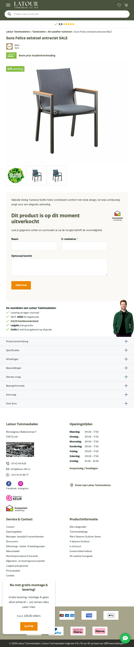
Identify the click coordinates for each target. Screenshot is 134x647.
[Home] (26, 5)
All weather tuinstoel (60, 31)
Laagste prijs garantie (17, 565)
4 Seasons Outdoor (80, 541)
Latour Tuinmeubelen (18, 31)
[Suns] (9, 46)
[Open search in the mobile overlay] (67, 14)
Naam (14, 239)
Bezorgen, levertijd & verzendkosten (25, 536)
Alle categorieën (78, 526)
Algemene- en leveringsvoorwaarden (25, 560)
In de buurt (75, 546)
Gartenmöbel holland (81, 551)
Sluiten (28, 626)
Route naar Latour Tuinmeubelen (93, 485)
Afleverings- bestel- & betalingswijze (25, 546)
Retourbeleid (13, 551)
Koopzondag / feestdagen (84, 468)
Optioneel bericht (21, 255)
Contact (10, 526)
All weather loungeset (81, 556)
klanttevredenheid (24, 321)
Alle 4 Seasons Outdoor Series (85, 536)
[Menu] (8, 5)
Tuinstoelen (39, 31)
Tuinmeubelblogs (79, 531)
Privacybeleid (13, 570)
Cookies (10, 575)
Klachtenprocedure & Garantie (22, 556)
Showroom (12, 541)
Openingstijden (14, 531)
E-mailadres (69, 239)
